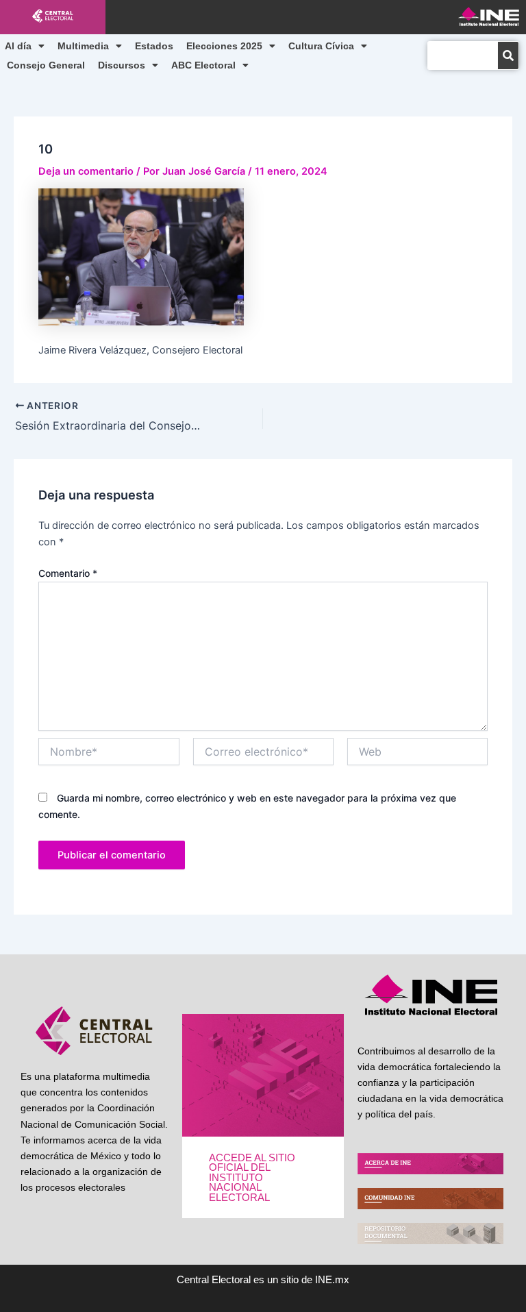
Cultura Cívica (321, 45)
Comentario (67, 573)
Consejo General (46, 65)
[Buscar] (508, 55)
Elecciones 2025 (224, 45)
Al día (18, 45)
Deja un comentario (86, 171)
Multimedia (83, 45)
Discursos (121, 65)
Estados (154, 45)
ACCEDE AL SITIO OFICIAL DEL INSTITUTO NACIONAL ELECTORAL (252, 1177)
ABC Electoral (203, 65)
